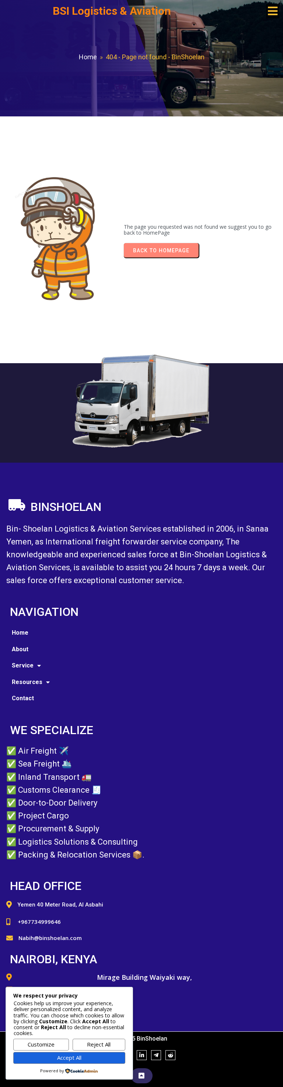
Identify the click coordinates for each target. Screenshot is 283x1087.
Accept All (69, 1057)
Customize (41, 1044)
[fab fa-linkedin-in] (142, 1055)
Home (88, 57)
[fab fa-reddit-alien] (170, 1055)
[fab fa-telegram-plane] (156, 1055)
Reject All (99, 1044)
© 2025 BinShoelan (141, 1038)
